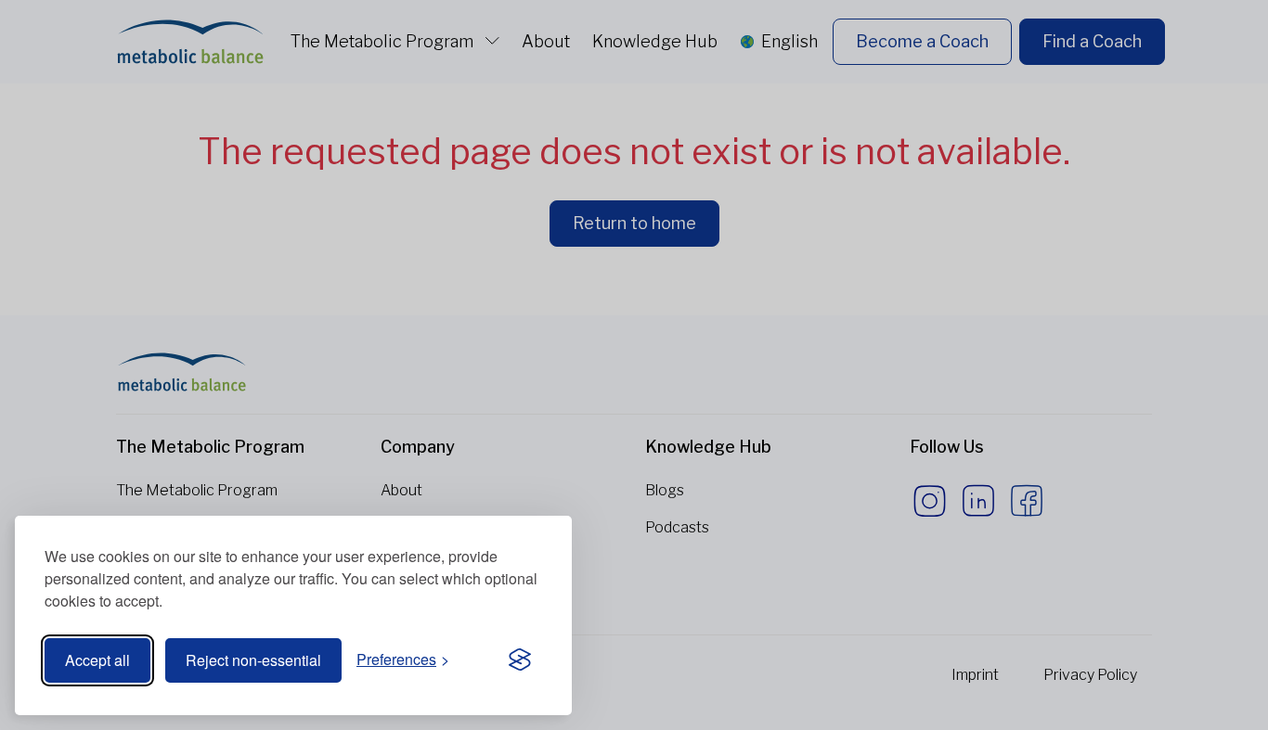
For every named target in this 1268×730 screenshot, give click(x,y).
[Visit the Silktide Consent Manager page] (520, 660)
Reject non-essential (253, 660)
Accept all (97, 660)
